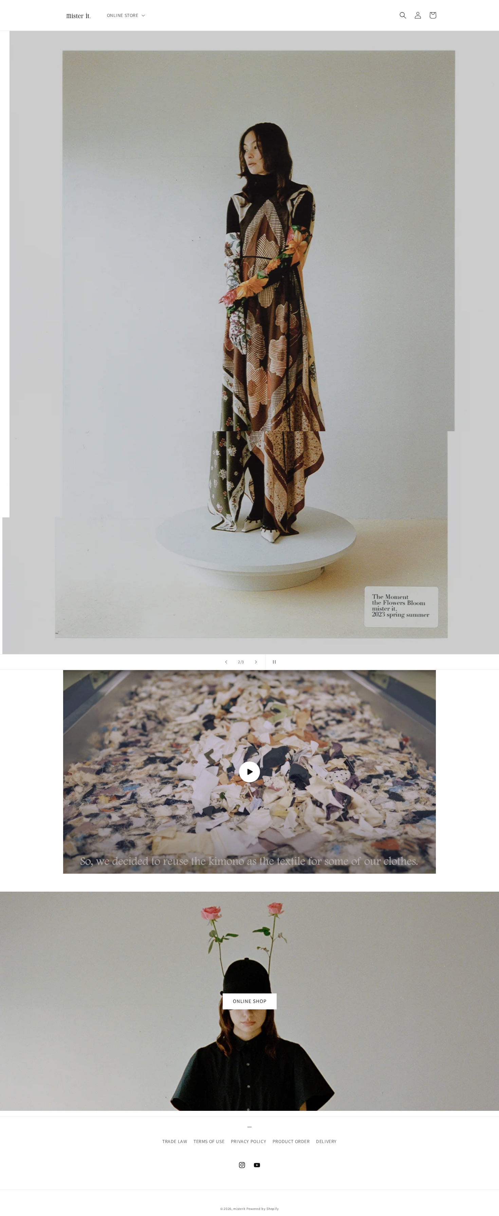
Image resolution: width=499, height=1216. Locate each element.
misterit (239, 1208)
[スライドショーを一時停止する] (272, 661)
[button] (125, 15)
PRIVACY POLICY (248, 1141)
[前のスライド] (226, 661)
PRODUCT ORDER (291, 1141)
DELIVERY (326, 1141)
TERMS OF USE (208, 1141)
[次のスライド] (255, 661)
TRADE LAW (174, 1141)
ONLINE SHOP (249, 1001)
